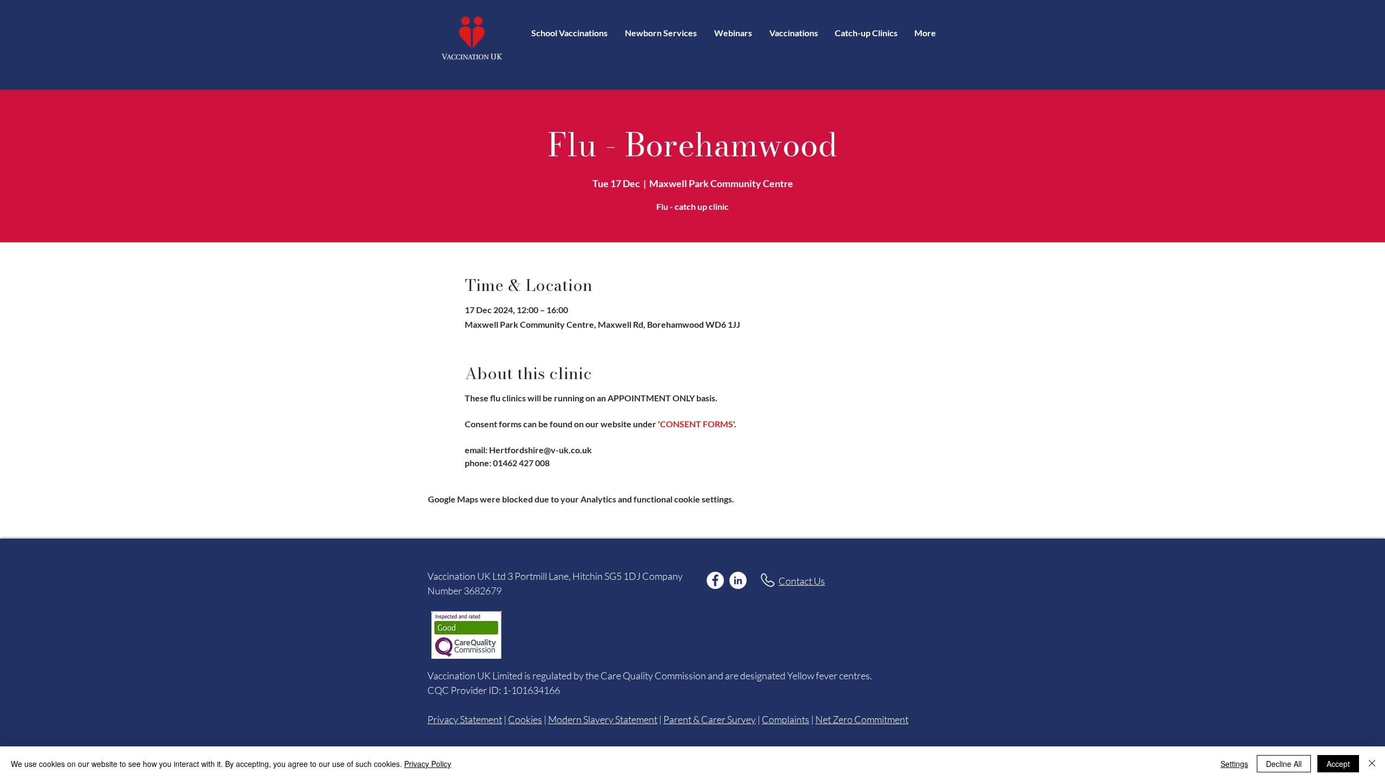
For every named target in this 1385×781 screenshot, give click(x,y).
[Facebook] (715, 580)
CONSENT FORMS (696, 424)
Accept (1338, 763)
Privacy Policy (427, 763)
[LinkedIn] (738, 580)
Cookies (525, 719)
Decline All (1284, 763)
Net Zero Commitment (861, 719)
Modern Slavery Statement (602, 719)
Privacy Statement (464, 719)
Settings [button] (1234, 763)
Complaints (785, 719)
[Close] (1372, 763)
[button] (793, 33)
